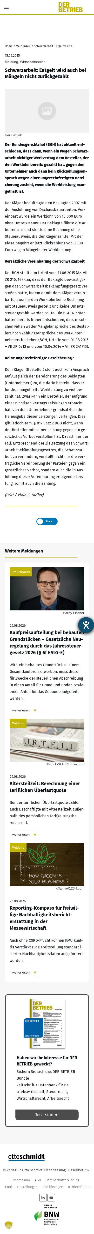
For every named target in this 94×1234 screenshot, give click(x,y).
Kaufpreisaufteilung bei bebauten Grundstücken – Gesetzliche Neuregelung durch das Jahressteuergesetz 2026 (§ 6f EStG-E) (47, 641)
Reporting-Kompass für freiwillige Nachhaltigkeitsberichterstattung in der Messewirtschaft (47, 910)
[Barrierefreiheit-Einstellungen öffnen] (86, 625)
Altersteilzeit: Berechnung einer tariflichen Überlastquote (47, 779)
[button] (8, 1225)
